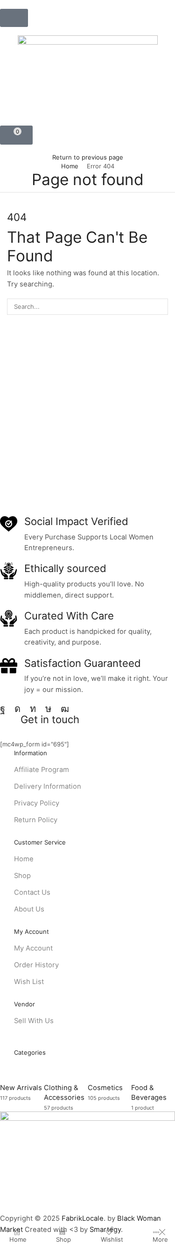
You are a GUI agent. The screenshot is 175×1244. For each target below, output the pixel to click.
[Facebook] (2, 708)
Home (69, 166)
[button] (14, 18)
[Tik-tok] (48, 708)
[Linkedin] (33, 708)
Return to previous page (87, 157)
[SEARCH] (160, 306)
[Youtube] (65, 708)
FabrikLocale (83, 1218)
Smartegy (105, 1229)
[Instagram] (17, 708)
